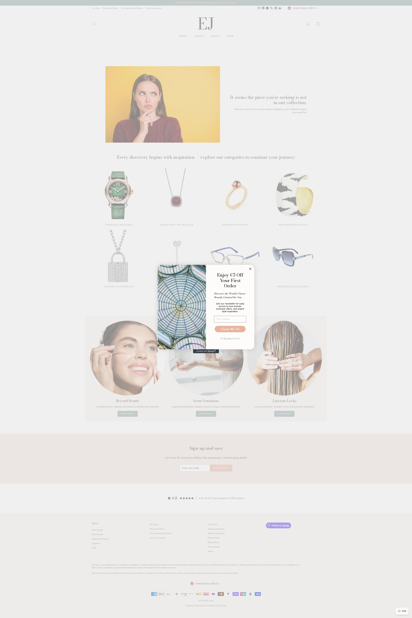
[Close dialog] (250, 268)
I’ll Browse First (230, 339)
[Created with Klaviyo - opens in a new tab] (206, 351)
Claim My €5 (230, 329)
